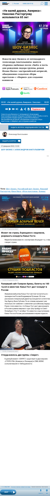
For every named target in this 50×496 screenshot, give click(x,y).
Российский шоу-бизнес (28, 188)
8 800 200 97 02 (28, 3)
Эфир (47, 493)
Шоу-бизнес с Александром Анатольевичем (22, 150)
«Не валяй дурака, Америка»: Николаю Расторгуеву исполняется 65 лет (21, 14)
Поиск (41, 3)
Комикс (42, 191)
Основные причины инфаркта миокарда (20, 486)
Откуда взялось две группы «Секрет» (20, 355)
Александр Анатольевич (18, 134)
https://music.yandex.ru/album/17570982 (32, 88)
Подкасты (40, 493)
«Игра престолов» (30, 191)
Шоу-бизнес (11, 188)
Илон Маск (16, 191)
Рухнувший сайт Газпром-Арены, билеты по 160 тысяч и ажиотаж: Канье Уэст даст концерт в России (25, 286)
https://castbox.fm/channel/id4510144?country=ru (47, 88)
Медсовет (7, 486)
